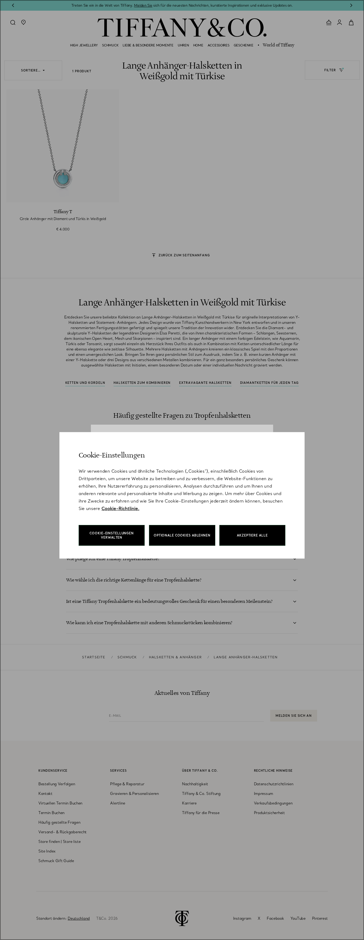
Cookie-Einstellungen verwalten (112, 535)
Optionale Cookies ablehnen (182, 535)
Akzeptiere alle (252, 535)
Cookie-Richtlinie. (120, 508)
